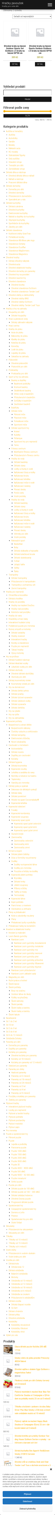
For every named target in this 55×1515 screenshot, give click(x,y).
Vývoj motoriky (17, 653)
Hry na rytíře (14, 714)
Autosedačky (17, 748)
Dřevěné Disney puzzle (21, 1198)
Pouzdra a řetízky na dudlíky (26, 871)
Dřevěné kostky (18, 285)
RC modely (13, 152)
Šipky (16, 571)
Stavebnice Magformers (19, 250)
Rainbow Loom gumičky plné (26, 956)
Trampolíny (13, 574)
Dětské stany (19, 465)
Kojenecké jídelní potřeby (22, 875)
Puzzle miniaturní (18, 1178)
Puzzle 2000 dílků (18, 1158)
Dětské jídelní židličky (20, 854)
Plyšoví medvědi (16, 1123)
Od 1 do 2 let (11, 1021)
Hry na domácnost (17, 687)
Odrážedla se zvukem (20, 1294)
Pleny (13, 919)
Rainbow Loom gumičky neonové (28, 953)
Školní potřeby (15, 987)
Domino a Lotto (17, 1212)
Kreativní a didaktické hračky (18, 929)
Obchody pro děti (18, 677)
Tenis (16, 445)
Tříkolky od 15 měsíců (18, 1243)
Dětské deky (16, 793)
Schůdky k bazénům (22, 400)
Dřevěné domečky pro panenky (22, 271)
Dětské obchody (16, 670)
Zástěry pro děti (15, 227)
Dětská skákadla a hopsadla (26, 551)
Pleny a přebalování (17, 912)
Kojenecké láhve (18, 898)
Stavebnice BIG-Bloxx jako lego (22, 240)
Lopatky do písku (18, 353)
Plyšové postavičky (17, 1120)
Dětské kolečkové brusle (24, 554)
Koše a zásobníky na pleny (22, 915)
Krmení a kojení (15, 851)
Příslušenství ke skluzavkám (21, 1229)
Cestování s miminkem (18, 745)
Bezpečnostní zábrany (20, 728)
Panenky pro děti (13, 1042)
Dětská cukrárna (16, 206)
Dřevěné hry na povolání (19, 274)
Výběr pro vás (12, 1335)
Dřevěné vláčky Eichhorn (21, 302)
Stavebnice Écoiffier (17, 247)
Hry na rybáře (14, 711)
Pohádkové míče (21, 421)
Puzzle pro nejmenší (20, 646)
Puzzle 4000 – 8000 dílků (22, 1168)
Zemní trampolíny (18, 588)
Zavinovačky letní (21, 844)
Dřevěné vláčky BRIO (20, 298)
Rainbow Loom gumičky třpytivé (27, 967)
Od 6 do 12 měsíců (14, 1035)
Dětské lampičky (18, 735)
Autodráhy (13, 138)
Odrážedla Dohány (13, 1038)
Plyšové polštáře (16, 1117)
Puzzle (11, 1141)
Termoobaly (19, 895)
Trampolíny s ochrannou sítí (23, 585)
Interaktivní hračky (19, 639)
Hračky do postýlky (17, 602)
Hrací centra (14, 325)
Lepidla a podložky (19, 1144)
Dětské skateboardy (22, 557)
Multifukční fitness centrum (26, 452)
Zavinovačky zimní (22, 847)
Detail (15, 64)
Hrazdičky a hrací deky (18, 619)
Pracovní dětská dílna (18, 182)
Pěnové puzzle (15, 1137)
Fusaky (14, 810)
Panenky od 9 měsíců (20, 1093)
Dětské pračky (17, 694)
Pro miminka (11, 1130)
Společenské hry (16, 1205)
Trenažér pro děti (16, 165)
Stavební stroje (15, 162)
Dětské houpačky (18, 315)
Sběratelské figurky (17, 155)
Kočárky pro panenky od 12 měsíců (26, 1062)
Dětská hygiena (15, 762)
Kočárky (14, 759)
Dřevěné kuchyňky (16, 210)
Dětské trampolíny (19, 578)
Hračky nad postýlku (20, 609)
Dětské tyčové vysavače (21, 697)
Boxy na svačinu (18, 990)
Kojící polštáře (17, 902)
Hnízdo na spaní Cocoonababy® (25, 800)
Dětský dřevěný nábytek (19, 261)
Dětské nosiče (17, 752)
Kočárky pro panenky (18, 1052)
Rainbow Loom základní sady (23, 973)
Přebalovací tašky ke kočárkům (22, 926)
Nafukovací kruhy (21, 475)
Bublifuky (15, 407)
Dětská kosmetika (19, 765)
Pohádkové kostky (16, 237)
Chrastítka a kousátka (18, 595)
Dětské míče (16, 411)
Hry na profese (12, 656)
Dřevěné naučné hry (17, 278)
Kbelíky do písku (18, 339)
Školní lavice (14, 984)
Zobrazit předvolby (27, 1509)
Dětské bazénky (21, 462)
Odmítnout (27, 1501)
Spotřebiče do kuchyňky (19, 223)
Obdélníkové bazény (22, 390)
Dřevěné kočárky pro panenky (24, 1055)
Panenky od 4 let (18, 1089)
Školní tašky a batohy (20, 1008)
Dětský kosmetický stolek (20, 680)
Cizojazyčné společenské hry (23, 1209)
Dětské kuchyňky (13, 203)
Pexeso (14, 1216)
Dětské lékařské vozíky (18, 663)
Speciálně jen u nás (17, 199)
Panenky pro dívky (16, 1069)
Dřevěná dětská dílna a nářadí (21, 175)
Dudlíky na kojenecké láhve (25, 864)
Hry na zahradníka (16, 718)
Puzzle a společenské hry (17, 1134)
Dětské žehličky (18, 707)
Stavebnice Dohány (17, 244)
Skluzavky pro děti (16, 1233)
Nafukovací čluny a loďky (24, 472)
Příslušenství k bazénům (24, 397)
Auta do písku (17, 332)
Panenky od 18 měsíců (21, 1079)
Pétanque (18, 438)
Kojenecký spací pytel (20, 820)
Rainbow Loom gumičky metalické (28, 946)
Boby (16, 547)
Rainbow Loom (17, 939)
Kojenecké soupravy (20, 817)
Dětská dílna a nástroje (16, 172)
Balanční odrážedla (19, 1273)
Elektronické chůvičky (20, 738)
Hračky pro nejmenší (15, 592)
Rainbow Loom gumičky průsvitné (28, 960)
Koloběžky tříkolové (19, 1328)
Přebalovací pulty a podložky (23, 922)
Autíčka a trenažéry (14, 131)
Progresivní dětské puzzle (22, 1202)
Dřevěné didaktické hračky (20, 267)
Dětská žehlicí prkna (20, 690)
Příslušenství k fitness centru (26, 455)
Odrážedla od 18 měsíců (21, 1287)
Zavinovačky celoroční (23, 840)
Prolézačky (13, 370)
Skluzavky (10, 1226)
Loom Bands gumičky (18, 936)
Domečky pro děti (16, 189)
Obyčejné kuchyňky (17, 220)
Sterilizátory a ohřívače (21, 909)
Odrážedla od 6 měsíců (21, 1291)
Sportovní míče (20, 424)
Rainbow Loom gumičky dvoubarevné (30, 943)
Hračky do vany (15, 615)
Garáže (12, 141)
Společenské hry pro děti (22, 1219)
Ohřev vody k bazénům (24, 394)
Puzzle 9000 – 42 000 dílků (22, 1175)
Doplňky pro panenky (17, 1048)
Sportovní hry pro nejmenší (25, 441)
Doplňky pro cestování (20, 755)
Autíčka (12, 135)
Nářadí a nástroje (16, 179)
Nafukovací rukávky (22, 486)
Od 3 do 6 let (11, 1031)
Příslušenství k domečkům (20, 196)
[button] (51, 1469)
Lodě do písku (17, 349)
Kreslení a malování (17, 933)
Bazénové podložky (22, 383)
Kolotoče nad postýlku (20, 612)
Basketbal (18, 544)
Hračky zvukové (18, 636)
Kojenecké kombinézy (20, 813)
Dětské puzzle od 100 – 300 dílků (25, 1192)
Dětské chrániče (16, 1311)
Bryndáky (18, 878)
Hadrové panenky (18, 1072)
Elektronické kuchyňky (18, 213)
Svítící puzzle (16, 1181)
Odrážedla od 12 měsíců (21, 1284)
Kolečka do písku (18, 343)
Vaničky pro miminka (20, 782)
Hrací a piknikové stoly (18, 319)
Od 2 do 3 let (11, 1028)
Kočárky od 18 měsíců (20, 1059)
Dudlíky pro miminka (22, 868)
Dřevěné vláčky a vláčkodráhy (21, 295)
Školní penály (17, 1004)
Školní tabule (14, 1014)
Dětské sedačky (18, 632)
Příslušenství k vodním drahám (22, 1253)
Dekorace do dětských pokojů (24, 789)
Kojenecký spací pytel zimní (26, 830)
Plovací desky (20, 489)
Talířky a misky (20, 892)
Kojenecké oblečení (17, 806)
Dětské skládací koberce (21, 1195)
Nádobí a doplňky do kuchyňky (21, 216)
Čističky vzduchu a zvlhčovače (24, 731)
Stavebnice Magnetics (18, 254)
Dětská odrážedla (16, 1270)
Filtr (27, 115)
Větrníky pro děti (21, 534)
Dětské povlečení (18, 796)
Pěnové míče (19, 414)
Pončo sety (19, 493)
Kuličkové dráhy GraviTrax (20, 233)
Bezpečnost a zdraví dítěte (20, 725)
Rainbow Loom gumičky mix (26, 950)
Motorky (14, 1277)
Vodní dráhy (11, 1250)
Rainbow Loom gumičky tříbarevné (29, 963)
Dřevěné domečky (16, 192)
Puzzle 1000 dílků (18, 1151)
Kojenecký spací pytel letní (25, 827)
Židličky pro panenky (17, 1100)
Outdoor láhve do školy (21, 994)
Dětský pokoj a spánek (18, 786)
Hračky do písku (15, 329)
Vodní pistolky (20, 496)
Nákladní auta (14, 148)
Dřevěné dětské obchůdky (22, 673)
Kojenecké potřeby (14, 721)
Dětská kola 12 (17, 1267)
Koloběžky (13, 1321)
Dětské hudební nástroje (19, 660)
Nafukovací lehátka (22, 479)
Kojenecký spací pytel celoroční (27, 823)
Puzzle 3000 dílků (18, 1161)
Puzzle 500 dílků (18, 1171)
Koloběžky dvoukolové (20, 1325)
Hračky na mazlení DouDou (22, 605)
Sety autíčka (14, 158)
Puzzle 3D (15, 1164)
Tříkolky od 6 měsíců (17, 1246)
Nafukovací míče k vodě (24, 482)
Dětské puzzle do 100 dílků (22, 1188)
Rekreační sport (18, 540)
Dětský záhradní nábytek (21, 322)
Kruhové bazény (21, 387)
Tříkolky (9, 1236)
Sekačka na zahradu (20, 356)
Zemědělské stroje (17, 169)
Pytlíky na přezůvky (19, 997)
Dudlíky (14, 861)
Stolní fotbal (16, 1222)
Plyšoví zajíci (14, 1127)
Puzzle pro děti (15, 1185)
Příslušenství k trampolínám (23, 581)
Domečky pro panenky (18, 1045)
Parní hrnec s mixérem (21, 905)
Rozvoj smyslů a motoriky (20, 629)
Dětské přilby (14, 1314)
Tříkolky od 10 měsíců (18, 1239)
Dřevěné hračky (12, 257)
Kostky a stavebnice (20, 643)
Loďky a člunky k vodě (23, 469)
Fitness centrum (18, 448)
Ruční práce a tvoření (18, 980)
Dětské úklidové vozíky (21, 701)
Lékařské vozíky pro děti (21, 667)
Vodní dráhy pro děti (17, 1256)
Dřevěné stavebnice (17, 281)
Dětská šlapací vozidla (20, 1304)
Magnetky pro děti (16, 977)
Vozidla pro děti (12, 1260)
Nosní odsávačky (18, 742)
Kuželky (17, 435)
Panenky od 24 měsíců (21, 1083)
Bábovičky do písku (19, 336)
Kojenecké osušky (19, 769)
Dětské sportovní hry (20, 428)
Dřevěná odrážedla (17, 1318)
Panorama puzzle (18, 1147)
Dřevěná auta (14, 264)
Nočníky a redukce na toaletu (23, 776)
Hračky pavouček (12, 3)
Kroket (16, 431)
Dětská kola (14, 1263)
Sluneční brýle (17, 834)
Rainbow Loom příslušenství (23, 970)
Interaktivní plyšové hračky (20, 1106)
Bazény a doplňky (18, 380)
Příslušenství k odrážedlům (23, 1297)
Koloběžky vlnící (18, 1331)
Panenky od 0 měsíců (20, 1076)
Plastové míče (20, 418)
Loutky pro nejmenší (17, 1110)
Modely (12, 145)
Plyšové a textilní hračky (19, 1113)
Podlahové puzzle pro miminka (22, 626)
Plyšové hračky (12, 1103)
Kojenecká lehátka (19, 803)
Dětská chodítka (16, 598)
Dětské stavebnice (14, 230)
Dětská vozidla (15, 1301)
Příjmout (27, 1494)
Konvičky (15, 346)
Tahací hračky (17, 650)
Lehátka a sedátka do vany (22, 772)
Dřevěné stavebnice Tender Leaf (25, 291)
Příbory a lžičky (20, 888)
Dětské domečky (13, 186)
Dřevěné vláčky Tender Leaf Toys (25, 305)
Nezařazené (11, 1018)
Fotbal (16, 561)
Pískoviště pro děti (19, 366)
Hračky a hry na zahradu (16, 308)
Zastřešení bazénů (22, 404)
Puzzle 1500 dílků (18, 1154)
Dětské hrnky (19, 881)
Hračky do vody (17, 458)
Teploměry (15, 779)
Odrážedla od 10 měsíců (21, 1280)
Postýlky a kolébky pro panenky (22, 1096)
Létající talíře (19, 564)
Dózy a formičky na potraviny (23, 858)
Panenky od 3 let (18, 1086)
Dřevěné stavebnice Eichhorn (23, 288)
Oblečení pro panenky (18, 1065)
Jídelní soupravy (21, 885)
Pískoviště (13, 360)
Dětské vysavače (18, 704)
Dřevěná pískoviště (19, 363)
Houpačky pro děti (16, 312)
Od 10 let (10, 1025)
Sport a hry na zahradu (18, 377)
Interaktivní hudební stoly (19, 622)
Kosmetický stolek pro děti (22, 684)
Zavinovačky (16, 837)
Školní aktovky (17, 1001)
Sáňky (16, 568)
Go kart (14, 1308)
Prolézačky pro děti (19, 373)
